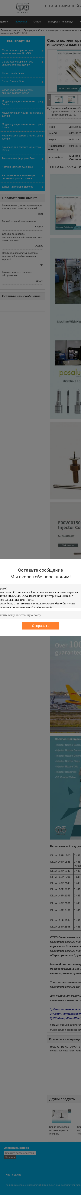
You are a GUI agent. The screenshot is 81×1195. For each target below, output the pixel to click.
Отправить (40, 626)
